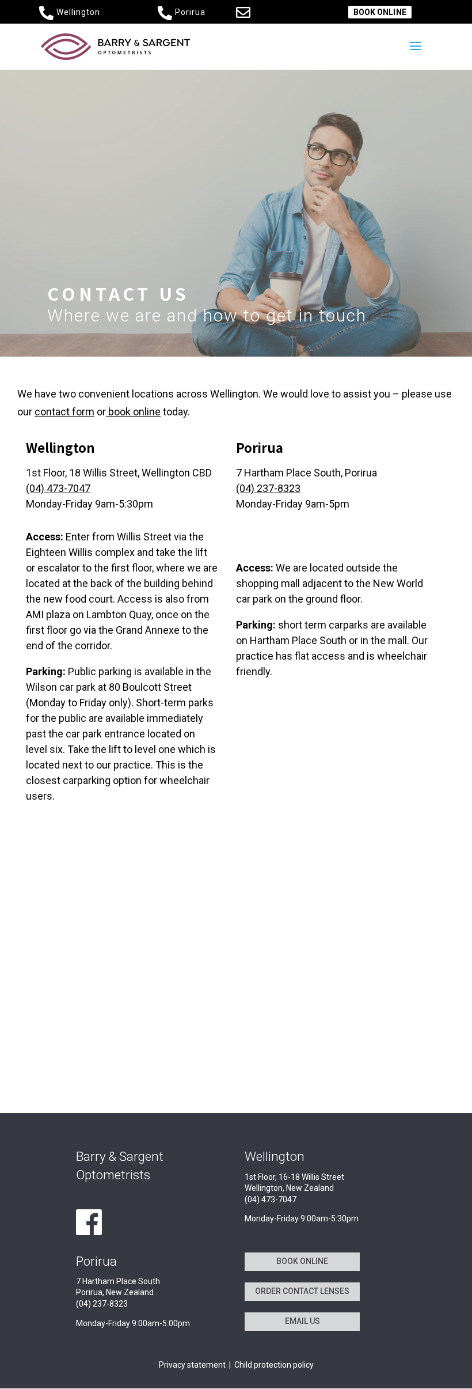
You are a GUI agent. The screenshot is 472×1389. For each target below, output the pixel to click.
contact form (64, 412)
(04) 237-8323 (268, 488)
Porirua (190, 12)
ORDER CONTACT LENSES (302, 1291)
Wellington (78, 12)
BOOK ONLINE (379, 12)
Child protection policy (274, 1364)
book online (133, 412)
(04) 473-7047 (58, 488)
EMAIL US (302, 1321)
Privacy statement (192, 1364)
